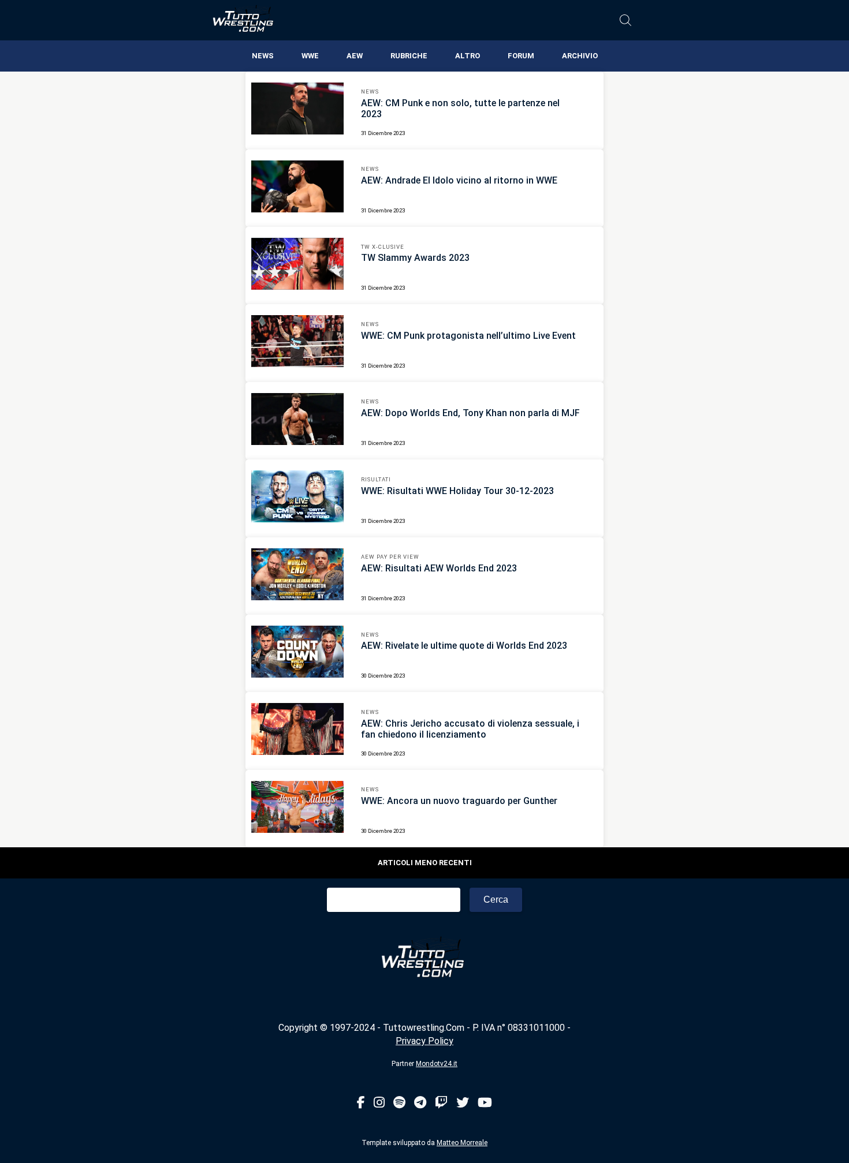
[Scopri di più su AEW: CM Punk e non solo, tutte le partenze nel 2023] (297, 110)
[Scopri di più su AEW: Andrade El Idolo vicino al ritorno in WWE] (297, 188)
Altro (467, 55)
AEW (355, 55)
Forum (521, 55)
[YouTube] (485, 1103)
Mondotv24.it (436, 1064)
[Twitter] (462, 1103)
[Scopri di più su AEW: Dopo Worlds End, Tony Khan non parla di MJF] (297, 420)
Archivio (580, 55)
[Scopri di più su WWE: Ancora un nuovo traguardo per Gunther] (297, 808)
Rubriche (408, 55)
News (263, 55)
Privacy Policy (424, 1040)
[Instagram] (379, 1103)
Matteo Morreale (462, 1143)
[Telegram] (420, 1103)
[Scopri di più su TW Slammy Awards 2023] (297, 265)
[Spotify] (399, 1103)
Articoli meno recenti (425, 862)
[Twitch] (441, 1103)
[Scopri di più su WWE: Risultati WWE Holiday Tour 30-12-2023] (297, 498)
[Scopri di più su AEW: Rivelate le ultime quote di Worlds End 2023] (297, 653)
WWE (310, 55)
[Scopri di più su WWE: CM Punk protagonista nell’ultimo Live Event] (297, 343)
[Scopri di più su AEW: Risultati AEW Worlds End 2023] (297, 576)
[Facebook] (361, 1103)
